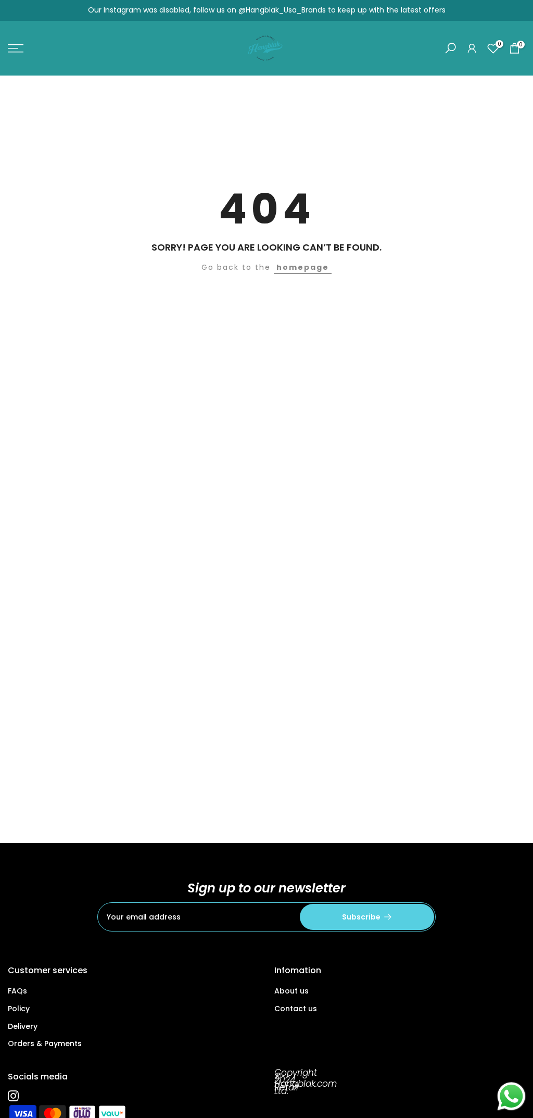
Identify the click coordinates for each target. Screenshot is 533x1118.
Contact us (295, 1008)
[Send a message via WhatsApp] (511, 1096)
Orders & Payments (45, 1043)
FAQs (17, 991)
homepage (302, 267)
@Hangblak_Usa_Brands (282, 10)
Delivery (22, 1026)
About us (291, 991)
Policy (19, 1008)
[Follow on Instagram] (13, 1095)
